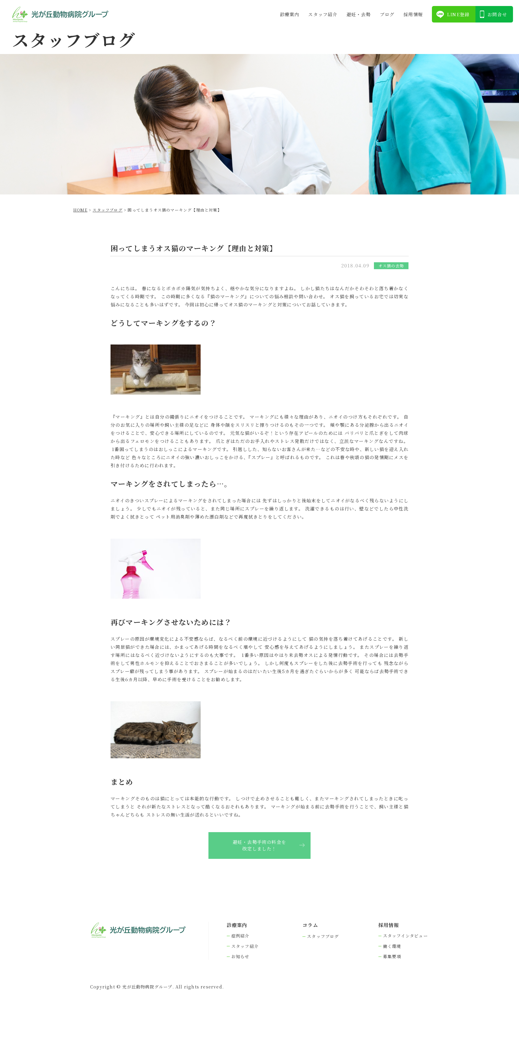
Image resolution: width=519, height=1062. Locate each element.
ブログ (387, 14)
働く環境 (392, 946)
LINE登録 (458, 14)
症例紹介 (240, 936)
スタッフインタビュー (405, 936)
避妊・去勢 (359, 14)
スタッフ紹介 (322, 14)
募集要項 (392, 956)
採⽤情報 (413, 14)
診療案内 (289, 14)
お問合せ (497, 14)
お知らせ (240, 956)
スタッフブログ (323, 936)
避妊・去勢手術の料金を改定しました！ (259, 845)
